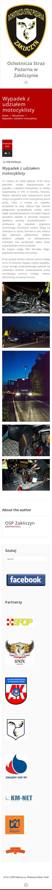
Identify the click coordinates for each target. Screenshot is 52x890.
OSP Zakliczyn (13, 161)
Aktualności (18, 115)
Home (5, 115)
